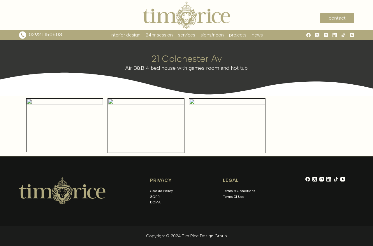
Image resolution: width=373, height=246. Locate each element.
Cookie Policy (161, 191)
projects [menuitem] (238, 35)
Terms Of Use (233, 197)
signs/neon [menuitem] (212, 35)
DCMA (155, 202)
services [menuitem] (186, 35)
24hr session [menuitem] (159, 35)
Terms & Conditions (239, 191)
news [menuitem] (257, 35)
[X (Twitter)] (317, 35)
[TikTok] (343, 35)
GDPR (155, 197)
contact (337, 18)
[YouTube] (352, 35)
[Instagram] (326, 35)
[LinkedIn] (334, 35)
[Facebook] (308, 35)
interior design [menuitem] (125, 35)
